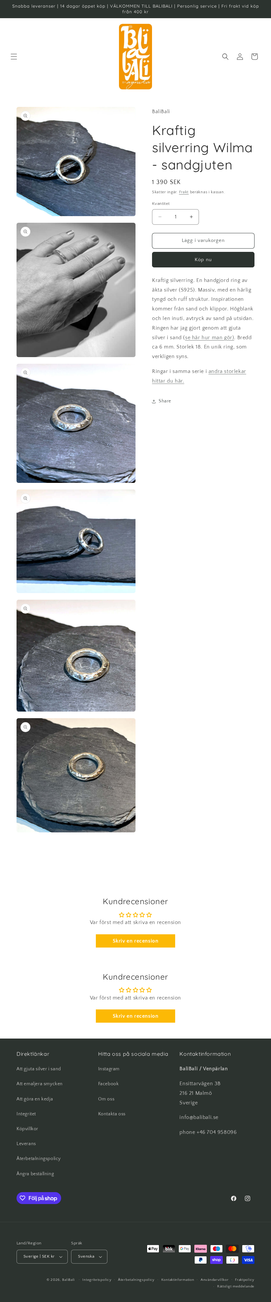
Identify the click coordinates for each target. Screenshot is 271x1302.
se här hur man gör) (209, 338)
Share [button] (165, 401)
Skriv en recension (136, 941)
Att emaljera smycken (40, 1084)
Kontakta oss (112, 1114)
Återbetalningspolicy (39, 1158)
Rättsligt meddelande (235, 1286)
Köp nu (203, 259)
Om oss (106, 1099)
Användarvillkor (215, 1280)
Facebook (108, 1084)
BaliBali (68, 1280)
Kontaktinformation (177, 1280)
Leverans (26, 1143)
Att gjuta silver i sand (39, 1069)
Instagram (109, 1069)
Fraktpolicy (244, 1280)
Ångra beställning (35, 1174)
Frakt (184, 192)
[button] (14, 56)
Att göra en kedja (35, 1099)
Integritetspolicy (96, 1280)
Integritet (26, 1114)
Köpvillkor (27, 1129)
